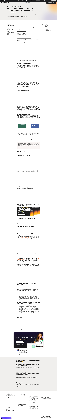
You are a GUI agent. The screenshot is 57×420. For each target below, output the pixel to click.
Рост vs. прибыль (8, 24)
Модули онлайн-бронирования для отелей (22, 404)
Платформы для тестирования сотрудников (22, 403)
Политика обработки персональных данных (45, 416)
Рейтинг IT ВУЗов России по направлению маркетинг (10, 409)
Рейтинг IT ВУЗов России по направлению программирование (10, 407)
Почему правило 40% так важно (10, 26)
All (18, 394)
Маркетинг (24, 394)
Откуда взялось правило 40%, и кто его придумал (24, 35)
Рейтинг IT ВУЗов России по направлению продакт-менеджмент (10, 410)
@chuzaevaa (20, 354)
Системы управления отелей (20, 405)
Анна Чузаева (15, 16)
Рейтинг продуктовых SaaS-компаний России (10, 397)
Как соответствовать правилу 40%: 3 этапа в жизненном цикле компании (10, 33)
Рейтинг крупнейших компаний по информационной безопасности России (10, 404)
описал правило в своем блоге (24, 237)
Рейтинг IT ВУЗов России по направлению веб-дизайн (10, 406)
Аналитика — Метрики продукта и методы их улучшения (14, 6)
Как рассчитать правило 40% (10, 23)
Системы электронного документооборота (22, 406)
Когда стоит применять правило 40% (10, 29)
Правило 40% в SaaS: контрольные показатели (10, 31)
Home (7, 6)
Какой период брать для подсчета (10, 25)
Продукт (21, 394)
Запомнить (8, 34)
